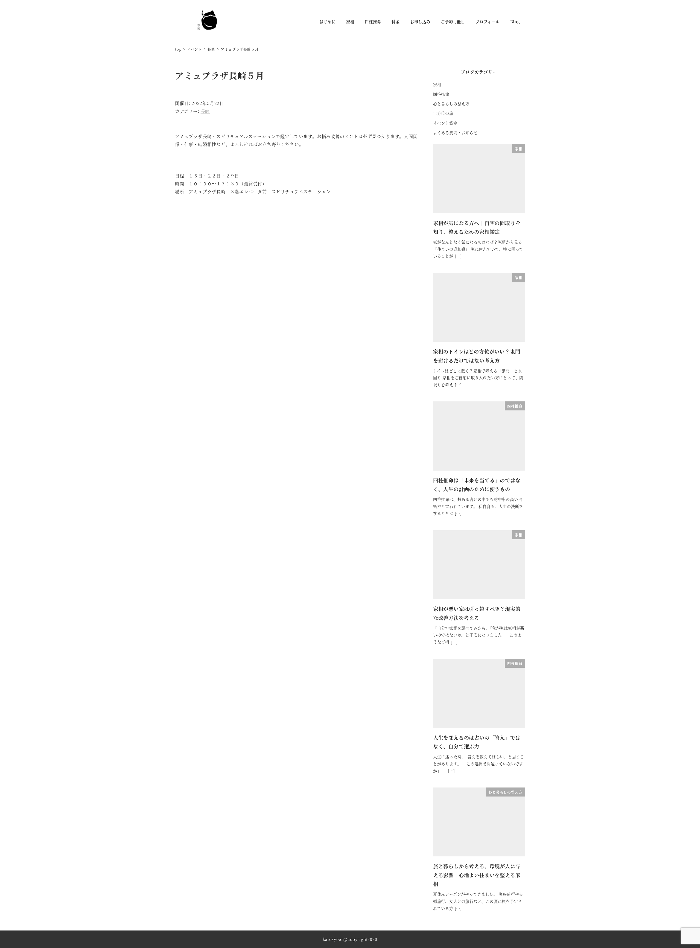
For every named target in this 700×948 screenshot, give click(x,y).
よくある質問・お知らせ (455, 132)
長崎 (205, 111)
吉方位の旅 (443, 113)
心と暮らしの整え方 (451, 103)
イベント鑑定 (445, 123)
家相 (437, 84)
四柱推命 (441, 94)
